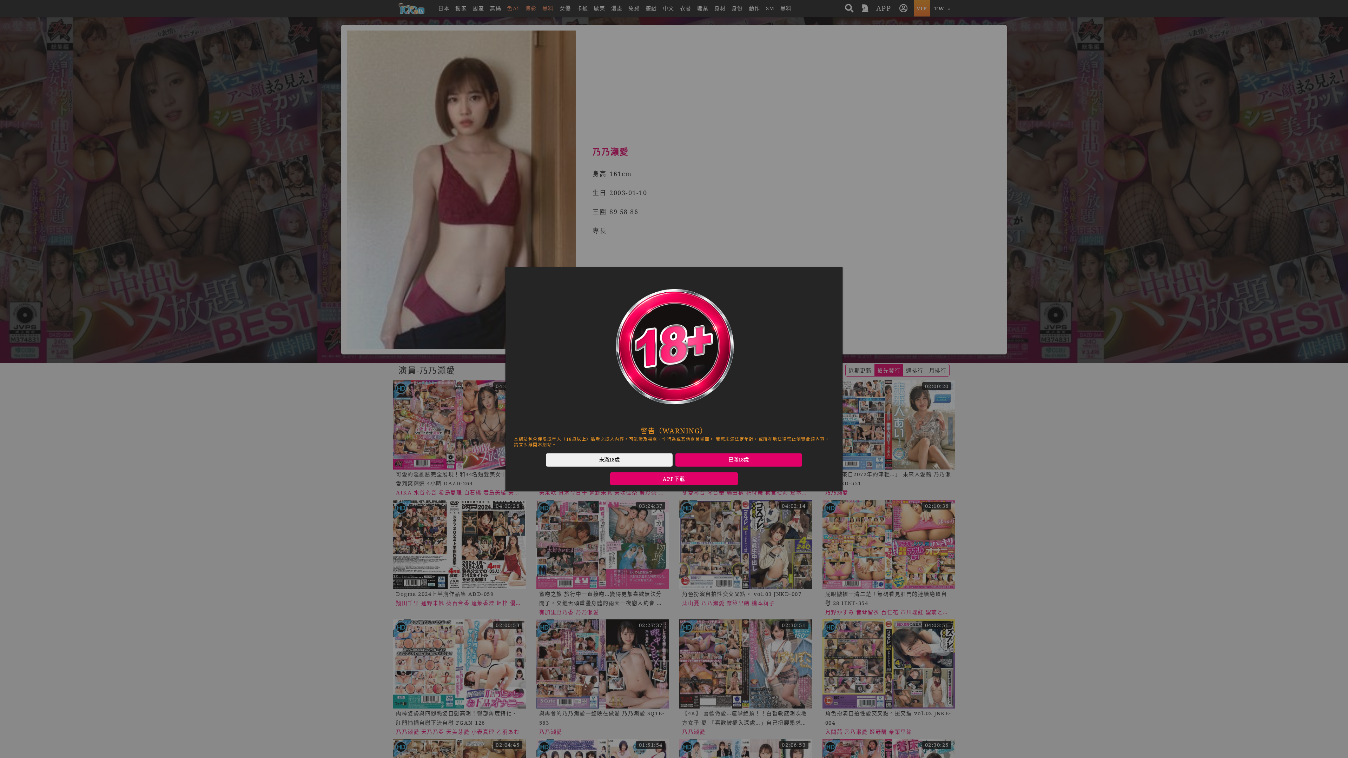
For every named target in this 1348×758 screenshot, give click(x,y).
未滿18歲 (609, 460)
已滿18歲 (738, 460)
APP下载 (674, 479)
